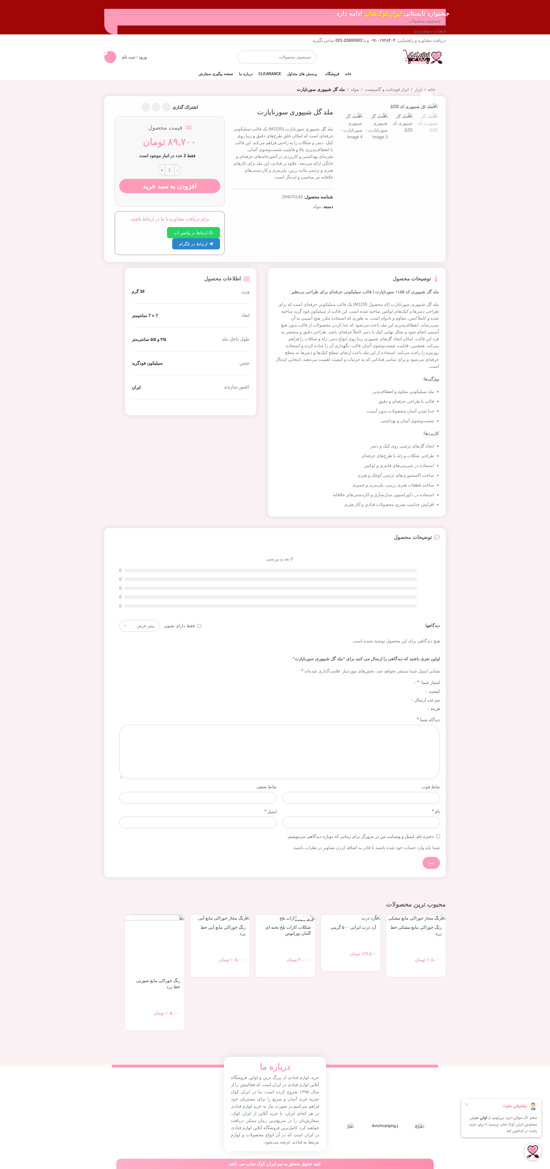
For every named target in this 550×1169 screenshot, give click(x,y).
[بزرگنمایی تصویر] (426, 98)
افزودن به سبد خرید (170, 186)
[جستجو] (243, 57)
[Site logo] (423, 56)
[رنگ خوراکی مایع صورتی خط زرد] (154, 944)
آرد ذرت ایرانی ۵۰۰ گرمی (353, 927)
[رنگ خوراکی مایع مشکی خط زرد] (416, 918)
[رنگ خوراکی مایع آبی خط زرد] (220, 918)
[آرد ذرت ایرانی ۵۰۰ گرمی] (350, 918)
